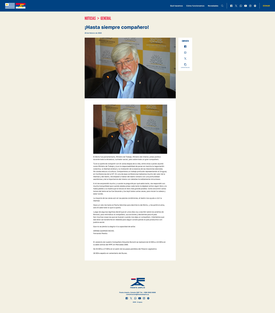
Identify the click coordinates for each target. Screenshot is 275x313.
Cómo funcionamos (195, 6)
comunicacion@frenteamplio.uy (137, 294)
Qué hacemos (176, 6)
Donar (266, 6)
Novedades (213, 6)
